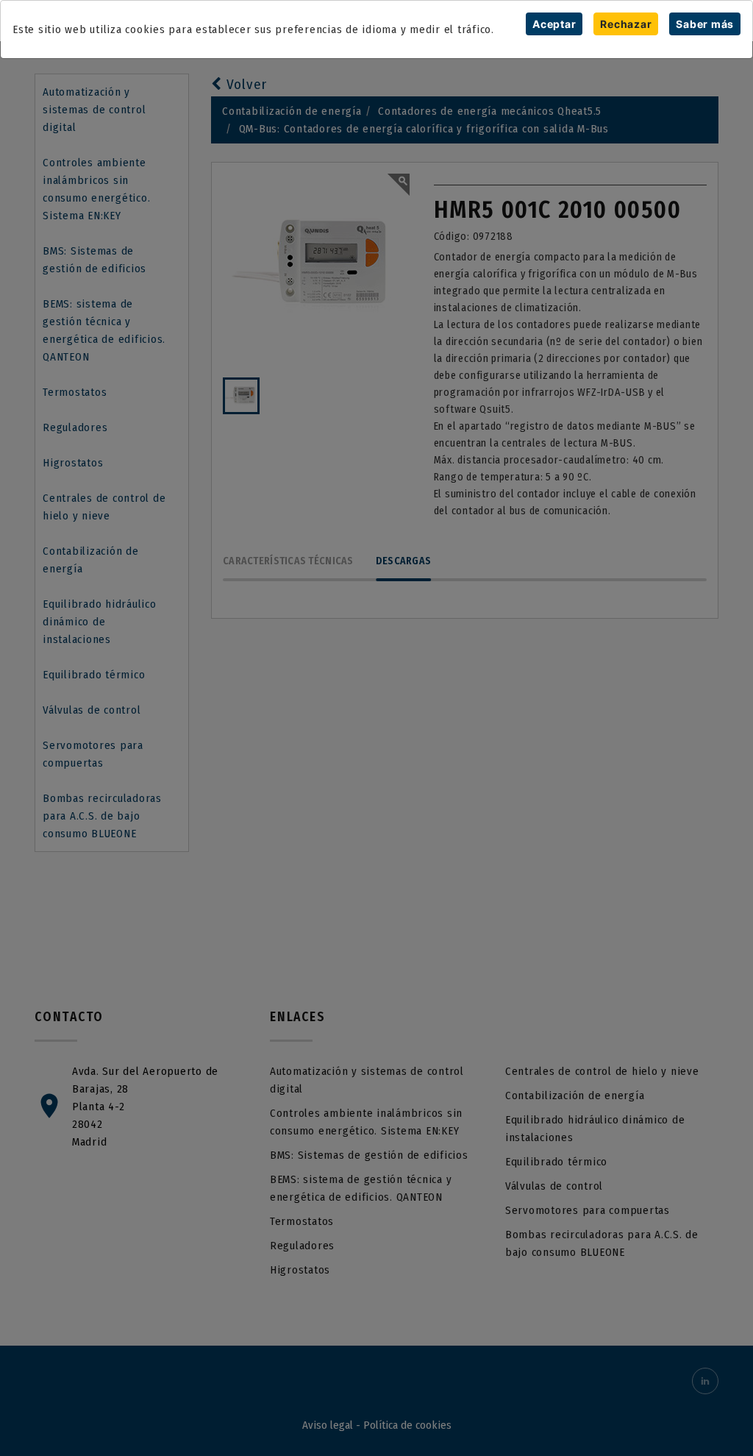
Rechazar (626, 24)
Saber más (705, 24)
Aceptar (554, 24)
